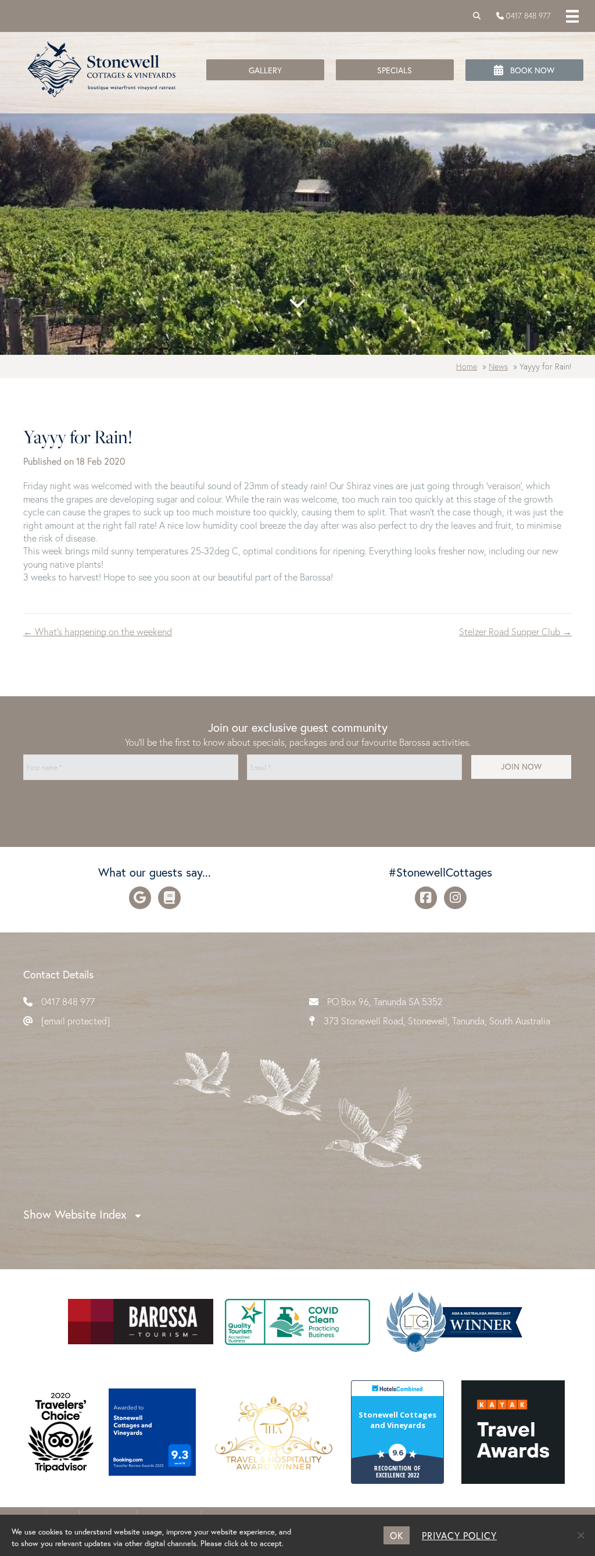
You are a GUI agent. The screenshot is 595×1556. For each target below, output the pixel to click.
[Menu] (572, 16)
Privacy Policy (459, 1535)
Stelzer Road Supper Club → (515, 631)
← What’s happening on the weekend (97, 631)
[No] (580, 1535)
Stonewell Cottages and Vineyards (397, 1419)
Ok (396, 1535)
